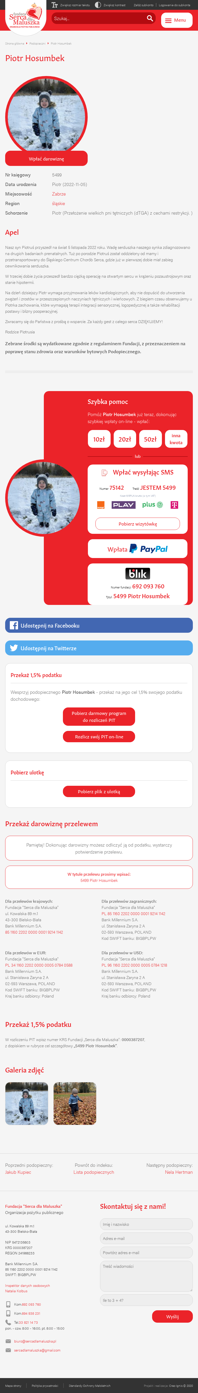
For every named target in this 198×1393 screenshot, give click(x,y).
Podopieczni (37, 43)
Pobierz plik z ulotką (99, 791)
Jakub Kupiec (18, 1172)
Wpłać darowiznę (46, 158)
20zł (125, 438)
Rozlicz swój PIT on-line (99, 736)
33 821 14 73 (28, 1322)
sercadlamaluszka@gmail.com (37, 1350)
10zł (99, 438)
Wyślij (172, 1316)
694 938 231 (31, 1313)
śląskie (58, 203)
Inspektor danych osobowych (27, 1285)
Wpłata (118, 548)
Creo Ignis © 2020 (181, 1385)
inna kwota (176, 438)
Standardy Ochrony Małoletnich (90, 1385)
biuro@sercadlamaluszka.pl (35, 1341)
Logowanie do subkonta (174, 5)
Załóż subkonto (143, 5)
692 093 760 (31, 1304)
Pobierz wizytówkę (138, 523)
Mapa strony (13, 1385)
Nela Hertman (179, 1172)
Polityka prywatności (45, 1385)
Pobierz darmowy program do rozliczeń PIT (99, 716)
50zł (150, 438)
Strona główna (14, 43)
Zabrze (59, 193)
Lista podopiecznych (93, 1172)
